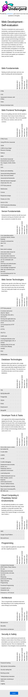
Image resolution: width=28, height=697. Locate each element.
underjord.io (10, 13)
